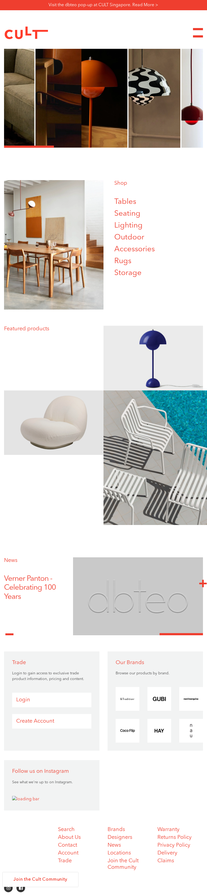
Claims (165, 861)
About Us (69, 837)
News (11, 560)
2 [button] (79, 147)
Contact (67, 845)
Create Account (35, 721)
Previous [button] (9, 631)
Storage (128, 273)
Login (23, 700)
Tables (125, 202)
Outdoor (129, 237)
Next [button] (203, 583)
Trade (65, 861)
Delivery (167, 853)
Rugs (122, 261)
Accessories (134, 249)
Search (66, 829)
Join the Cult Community (40, 879)
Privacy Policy (173, 845)
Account (68, 853)
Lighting (128, 225)
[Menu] (198, 32)
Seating (127, 214)
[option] (103, 87)
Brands (116, 829)
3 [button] (128, 147)
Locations (119, 853)
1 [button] (29, 147)
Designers (120, 837)
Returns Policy (174, 837)
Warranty (168, 829)
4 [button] (178, 147)
